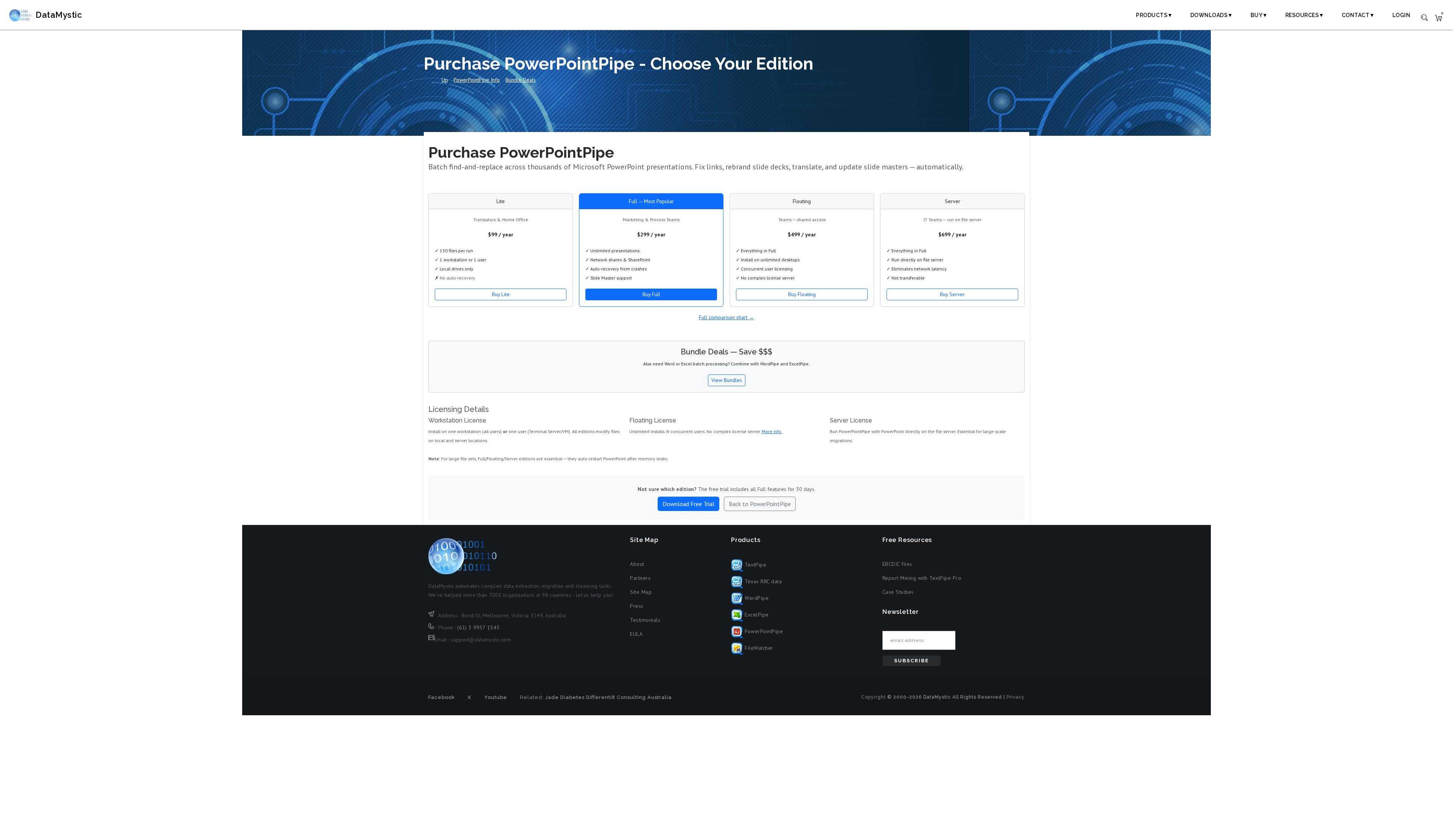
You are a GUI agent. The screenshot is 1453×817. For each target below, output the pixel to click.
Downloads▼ (1211, 15)
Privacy (1016, 697)
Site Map (641, 592)
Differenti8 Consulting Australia (629, 697)
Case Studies (898, 592)
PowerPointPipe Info (477, 79)
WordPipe (756, 598)
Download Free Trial (688, 504)
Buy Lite (501, 294)
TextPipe (755, 564)
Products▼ (1154, 15)
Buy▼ (1259, 15)
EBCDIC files (897, 564)
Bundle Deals (521, 79)
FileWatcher (758, 648)
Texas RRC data (762, 581)
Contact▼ (1358, 15)
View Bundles (726, 380)
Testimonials (645, 620)
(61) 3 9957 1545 (478, 627)
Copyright (873, 697)
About (637, 564)
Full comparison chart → (726, 317)
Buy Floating (802, 294)
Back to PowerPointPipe (760, 504)
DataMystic (59, 15)
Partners (640, 578)
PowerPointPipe (763, 631)
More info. (772, 431)
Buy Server (952, 294)
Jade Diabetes (565, 697)
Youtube (495, 697)
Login (1401, 15)
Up (445, 79)
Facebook (441, 697)
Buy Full (651, 294)
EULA (636, 634)
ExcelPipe (756, 614)
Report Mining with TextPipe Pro (921, 578)
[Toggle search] (1424, 17)
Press (637, 606)
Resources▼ (1304, 15)
